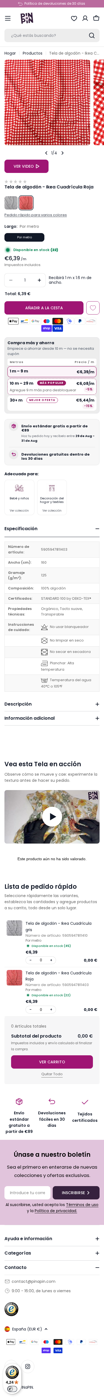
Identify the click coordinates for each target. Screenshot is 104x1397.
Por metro (24, 237)
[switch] (12, 1389)
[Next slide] (62, 153)
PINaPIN (26, 1387)
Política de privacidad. (56, 1211)
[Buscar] (91, 35)
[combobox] (52, 35)
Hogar (10, 53)
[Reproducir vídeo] (52, 817)
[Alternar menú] (7, 18)
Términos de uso (82, 1204)
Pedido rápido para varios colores (35, 215)
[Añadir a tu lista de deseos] (93, 308)
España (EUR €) (27, 1329)
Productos (32, 53)
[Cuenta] (85, 18)
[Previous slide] (46, 153)
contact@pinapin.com (33, 1281)
